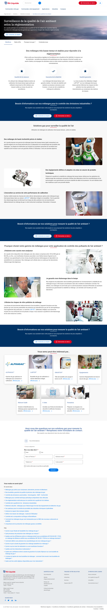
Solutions (15, 14)
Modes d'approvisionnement (49, 578)
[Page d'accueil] (9, 571)
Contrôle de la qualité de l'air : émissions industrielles (20, 503)
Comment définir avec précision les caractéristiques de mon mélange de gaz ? (28, 541)
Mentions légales (46, 607)
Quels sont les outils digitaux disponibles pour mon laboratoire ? (24, 561)
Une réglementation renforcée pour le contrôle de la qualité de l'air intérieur (27, 500)
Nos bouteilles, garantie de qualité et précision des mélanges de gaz (25, 492)
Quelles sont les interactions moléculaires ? (18, 549)
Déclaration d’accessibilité (94, 607)
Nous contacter (92, 574)
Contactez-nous (43, 42)
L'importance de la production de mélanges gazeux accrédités (23, 524)
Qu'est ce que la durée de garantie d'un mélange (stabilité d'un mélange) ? (27, 543)
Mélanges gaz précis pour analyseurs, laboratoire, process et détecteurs (26, 489)
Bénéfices (8, 42)
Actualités (90, 580)
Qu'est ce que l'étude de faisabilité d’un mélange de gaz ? (22, 531)
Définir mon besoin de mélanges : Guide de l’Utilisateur (21, 514)
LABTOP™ (27, 198)
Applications (45, 9)
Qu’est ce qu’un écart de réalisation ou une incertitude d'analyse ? (24, 546)
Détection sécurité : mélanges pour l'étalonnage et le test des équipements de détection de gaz (33, 506)
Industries (55, 9)
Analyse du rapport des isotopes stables (17, 511)
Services (66, 580)
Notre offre (17, 42)
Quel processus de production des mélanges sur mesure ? (22, 533)
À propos (63, 9)
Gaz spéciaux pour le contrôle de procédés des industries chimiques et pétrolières (29, 508)
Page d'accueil (7, 14)
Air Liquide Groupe (93, 577)
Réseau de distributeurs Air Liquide (48, 583)
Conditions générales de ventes (76, 607)
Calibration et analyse (25, 14)
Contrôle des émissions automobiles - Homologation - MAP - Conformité (26, 495)
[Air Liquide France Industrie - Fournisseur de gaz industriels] (12, 3)
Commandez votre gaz (12, 9)
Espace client (67, 583)
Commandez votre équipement (30, 9)
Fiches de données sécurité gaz (48, 589)
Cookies (95, 609)
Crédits (102, 609)
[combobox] (32, 3)
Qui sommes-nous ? (93, 583)
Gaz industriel (47, 574)
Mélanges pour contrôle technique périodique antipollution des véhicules (26, 497)
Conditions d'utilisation (59, 607)
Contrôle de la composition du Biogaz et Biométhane (20, 516)
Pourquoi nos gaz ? (29, 42)
